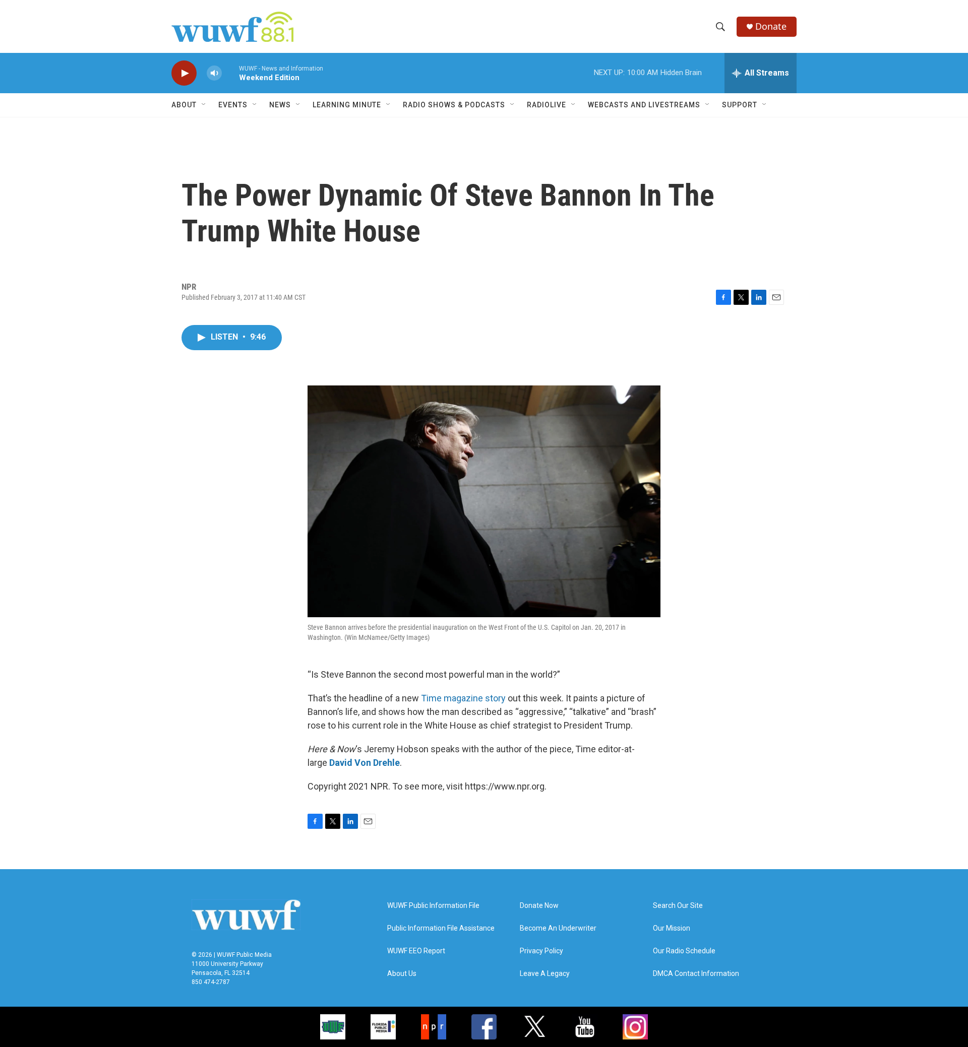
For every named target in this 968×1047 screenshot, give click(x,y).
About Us (401, 973)
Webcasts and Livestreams (644, 105)
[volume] (214, 73)
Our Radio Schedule (684, 951)
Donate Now (539, 905)
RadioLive (546, 105)
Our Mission (671, 928)
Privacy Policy (541, 951)
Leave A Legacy (545, 973)
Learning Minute (347, 105)
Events (233, 105)
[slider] (230, 73)
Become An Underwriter (558, 928)
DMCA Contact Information (696, 973)
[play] (184, 73)
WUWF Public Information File (433, 905)
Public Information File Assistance (441, 928)
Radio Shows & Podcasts (454, 105)
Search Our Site (678, 905)
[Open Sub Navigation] (204, 105)
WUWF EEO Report (416, 951)
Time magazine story (463, 698)
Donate (770, 26)
